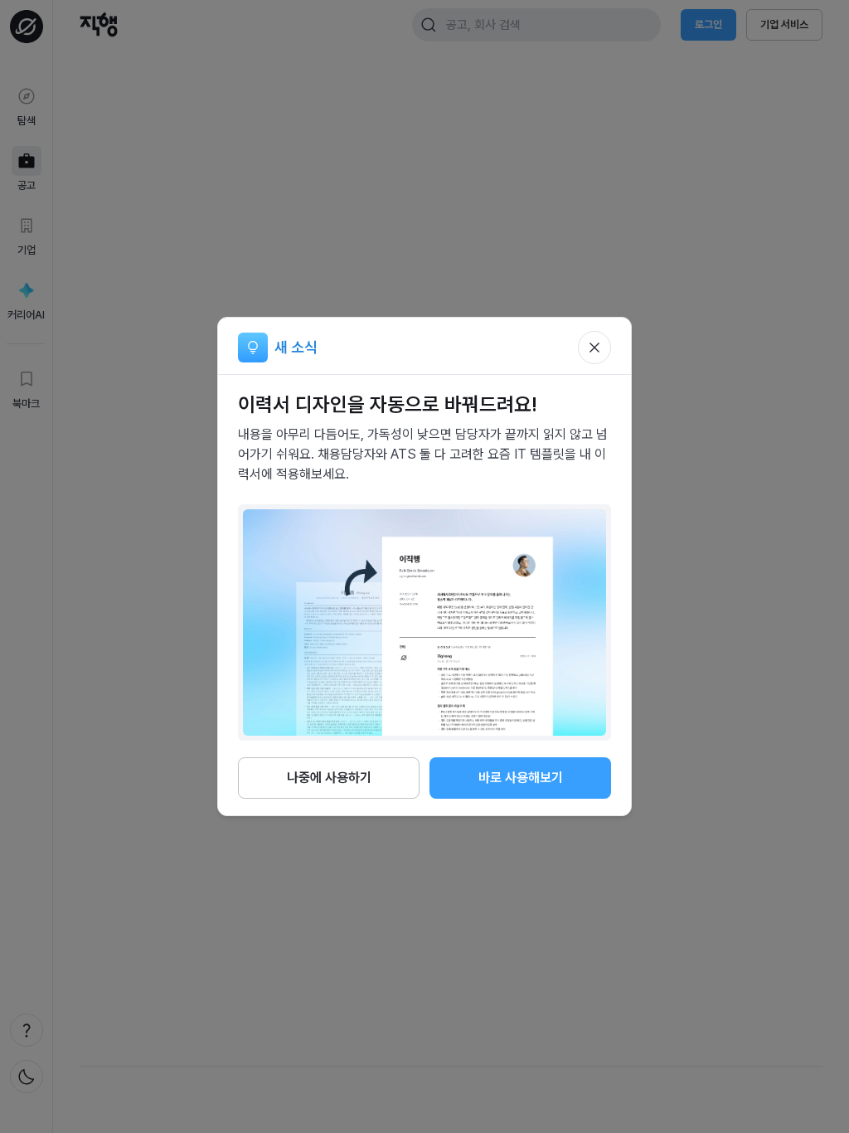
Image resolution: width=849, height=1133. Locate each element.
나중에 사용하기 (329, 777)
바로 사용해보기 (520, 777)
